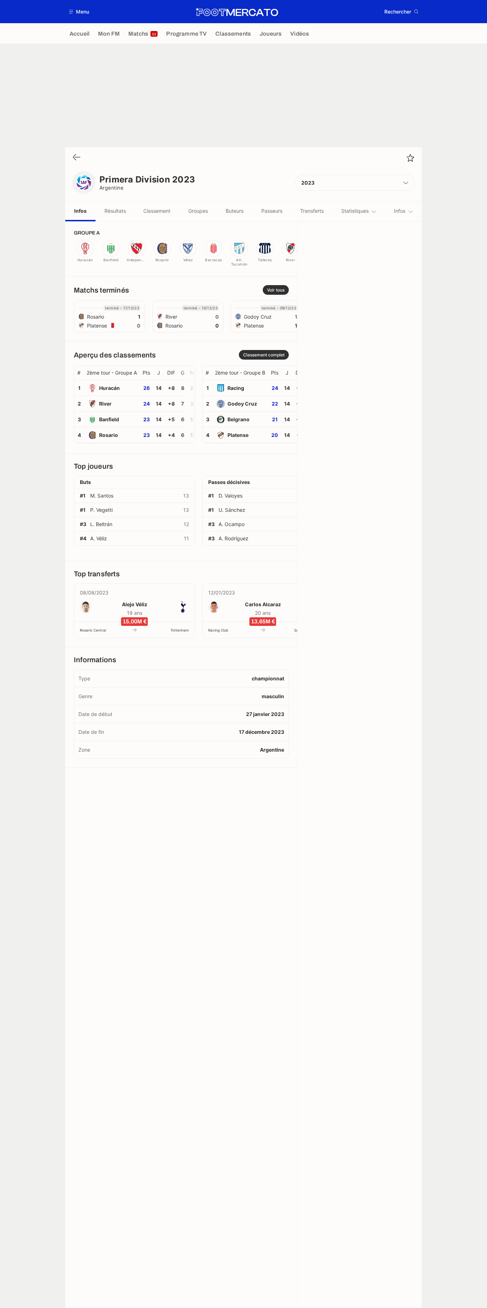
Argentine (111, 188)
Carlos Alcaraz (263, 604)
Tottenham (179, 630)
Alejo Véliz (134, 604)
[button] (79, 11)
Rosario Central (93, 630)
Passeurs (271, 211)
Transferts (312, 211)
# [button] (79, 373)
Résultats (115, 211)
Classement (156, 211)
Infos (80, 211)
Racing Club (218, 630)
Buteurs (235, 211)
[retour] (76, 158)
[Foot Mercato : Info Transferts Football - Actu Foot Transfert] (236, 11)
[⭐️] (410, 158)
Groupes (198, 211)
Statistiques (355, 211)
